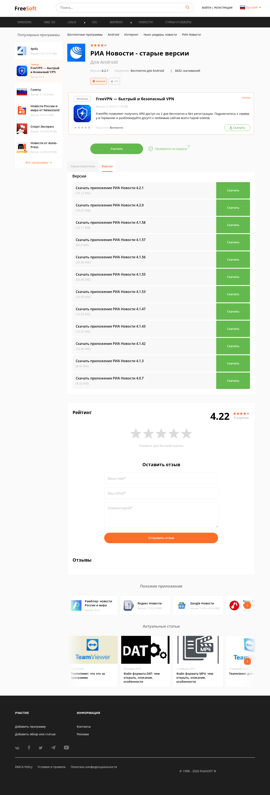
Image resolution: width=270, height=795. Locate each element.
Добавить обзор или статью (35, 734)
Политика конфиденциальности (94, 767)
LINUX (72, 22)
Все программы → (39, 162)
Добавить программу (30, 727)
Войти (206, 7)
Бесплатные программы (85, 35)
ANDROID (116, 22)
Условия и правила (52, 767)
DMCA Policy (23, 767)
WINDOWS (25, 22)
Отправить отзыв (161, 538)
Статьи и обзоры (178, 22)
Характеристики (83, 166)
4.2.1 (99, 71)
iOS (116, 81)
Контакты (84, 727)
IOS (94, 22)
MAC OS (49, 22)
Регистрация (223, 7)
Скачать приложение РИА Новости (110, 188)
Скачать (117, 149)
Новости (146, 22)
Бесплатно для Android (147, 71)
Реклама (83, 734)
